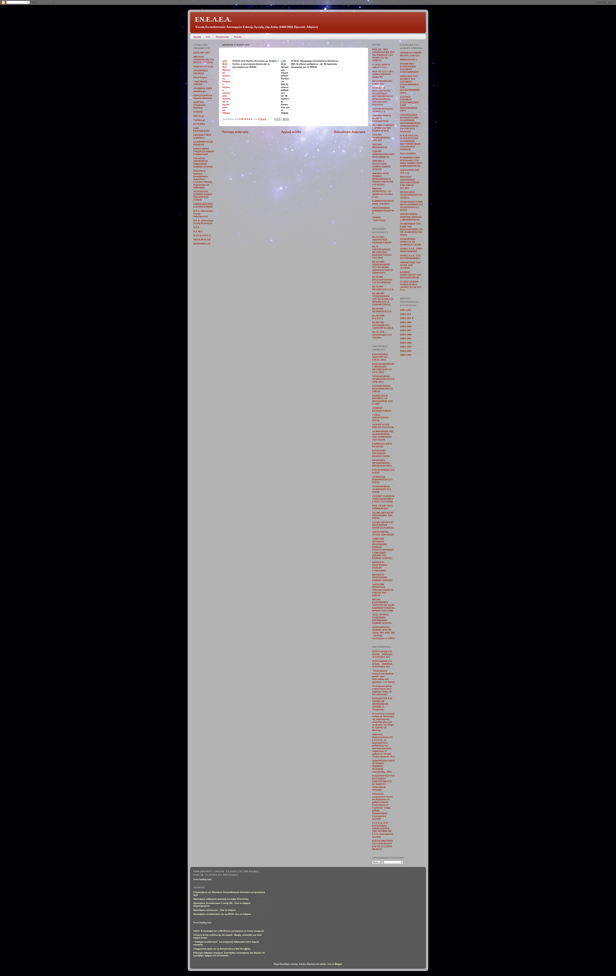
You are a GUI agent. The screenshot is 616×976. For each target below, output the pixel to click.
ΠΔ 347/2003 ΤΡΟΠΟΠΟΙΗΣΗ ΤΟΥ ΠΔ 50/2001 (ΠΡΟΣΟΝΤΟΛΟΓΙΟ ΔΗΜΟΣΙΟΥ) (382, 267)
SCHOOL (198, 111)
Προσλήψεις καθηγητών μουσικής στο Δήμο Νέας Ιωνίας (220, 899)
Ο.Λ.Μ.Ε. (198, 231)
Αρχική (197, 36)
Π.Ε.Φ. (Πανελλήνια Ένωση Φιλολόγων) (203, 222)
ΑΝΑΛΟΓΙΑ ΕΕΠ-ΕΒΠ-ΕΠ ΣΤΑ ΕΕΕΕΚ (383, 425)
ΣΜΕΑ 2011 (405, 314)
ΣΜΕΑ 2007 (405, 330)
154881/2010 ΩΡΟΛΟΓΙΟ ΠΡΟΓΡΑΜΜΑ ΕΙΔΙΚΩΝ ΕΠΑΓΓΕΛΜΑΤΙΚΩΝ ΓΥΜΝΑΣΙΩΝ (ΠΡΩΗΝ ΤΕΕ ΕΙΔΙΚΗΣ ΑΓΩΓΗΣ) (383, 548)
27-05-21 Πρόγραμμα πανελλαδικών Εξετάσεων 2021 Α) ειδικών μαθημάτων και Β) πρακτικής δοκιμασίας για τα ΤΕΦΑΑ (314, 64)
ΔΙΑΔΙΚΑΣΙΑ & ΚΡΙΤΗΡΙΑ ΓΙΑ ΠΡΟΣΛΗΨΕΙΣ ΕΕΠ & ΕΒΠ (382, 399)
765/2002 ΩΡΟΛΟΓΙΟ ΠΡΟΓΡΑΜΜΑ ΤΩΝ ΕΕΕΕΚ (382, 515)
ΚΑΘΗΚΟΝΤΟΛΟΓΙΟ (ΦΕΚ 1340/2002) (383, 202)
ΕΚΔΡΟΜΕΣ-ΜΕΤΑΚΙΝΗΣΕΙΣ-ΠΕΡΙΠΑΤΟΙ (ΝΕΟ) (382, 463)
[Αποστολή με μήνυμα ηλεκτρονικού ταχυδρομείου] (275, 119)
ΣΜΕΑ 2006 (405, 334)
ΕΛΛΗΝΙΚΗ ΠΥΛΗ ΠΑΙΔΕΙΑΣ (203, 143)
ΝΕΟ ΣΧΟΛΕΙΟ (408, 153)
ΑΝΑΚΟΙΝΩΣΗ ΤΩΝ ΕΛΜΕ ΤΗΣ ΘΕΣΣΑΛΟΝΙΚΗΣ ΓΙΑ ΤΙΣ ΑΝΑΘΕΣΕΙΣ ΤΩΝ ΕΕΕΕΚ (411, 229)
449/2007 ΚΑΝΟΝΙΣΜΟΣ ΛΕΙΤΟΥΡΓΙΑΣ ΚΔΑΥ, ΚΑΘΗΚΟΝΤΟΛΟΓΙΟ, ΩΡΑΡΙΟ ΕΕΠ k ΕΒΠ (383, 605)
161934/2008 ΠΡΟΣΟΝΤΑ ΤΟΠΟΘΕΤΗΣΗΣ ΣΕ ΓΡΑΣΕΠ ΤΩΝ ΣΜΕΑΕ (383, 590)
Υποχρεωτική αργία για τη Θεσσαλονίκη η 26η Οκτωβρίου (221, 948)
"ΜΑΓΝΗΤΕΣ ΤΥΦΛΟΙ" (200, 83)
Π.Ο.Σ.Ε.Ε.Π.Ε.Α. (202, 235)
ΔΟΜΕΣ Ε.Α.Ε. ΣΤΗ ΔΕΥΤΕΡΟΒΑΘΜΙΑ (410, 257)
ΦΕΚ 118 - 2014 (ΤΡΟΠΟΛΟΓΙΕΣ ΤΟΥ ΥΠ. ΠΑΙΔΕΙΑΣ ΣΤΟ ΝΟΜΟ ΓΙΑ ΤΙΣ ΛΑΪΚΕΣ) (383, 55)
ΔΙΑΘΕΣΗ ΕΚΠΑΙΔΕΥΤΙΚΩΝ (381, 409)
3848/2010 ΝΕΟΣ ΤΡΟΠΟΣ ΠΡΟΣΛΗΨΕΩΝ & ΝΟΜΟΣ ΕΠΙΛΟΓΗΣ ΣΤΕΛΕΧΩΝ (382, 179)
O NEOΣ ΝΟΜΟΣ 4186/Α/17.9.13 (381, 66)
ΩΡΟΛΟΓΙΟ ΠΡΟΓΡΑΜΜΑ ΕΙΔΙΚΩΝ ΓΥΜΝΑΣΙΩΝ (379, 566)
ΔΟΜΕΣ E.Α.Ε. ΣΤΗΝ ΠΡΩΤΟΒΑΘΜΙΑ (411, 250)
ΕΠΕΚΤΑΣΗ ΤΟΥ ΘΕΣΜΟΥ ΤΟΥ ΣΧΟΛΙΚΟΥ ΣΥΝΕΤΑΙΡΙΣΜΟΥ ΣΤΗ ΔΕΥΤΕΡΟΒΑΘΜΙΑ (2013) (409, 84)
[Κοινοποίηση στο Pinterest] (287, 119)
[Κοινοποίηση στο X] (281, 119)
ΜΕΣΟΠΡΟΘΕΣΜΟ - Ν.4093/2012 (383, 82)
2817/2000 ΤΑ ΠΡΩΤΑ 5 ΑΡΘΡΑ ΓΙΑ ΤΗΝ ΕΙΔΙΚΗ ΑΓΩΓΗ (383, 128)
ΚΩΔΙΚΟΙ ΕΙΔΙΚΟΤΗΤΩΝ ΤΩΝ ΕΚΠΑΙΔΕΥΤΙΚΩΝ (410, 275)
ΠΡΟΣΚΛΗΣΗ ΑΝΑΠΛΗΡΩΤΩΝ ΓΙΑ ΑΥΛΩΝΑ (411, 195)
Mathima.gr (199, 120)
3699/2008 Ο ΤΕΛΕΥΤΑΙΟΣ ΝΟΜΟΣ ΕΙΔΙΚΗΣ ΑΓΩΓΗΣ (381, 165)
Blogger (338, 964)
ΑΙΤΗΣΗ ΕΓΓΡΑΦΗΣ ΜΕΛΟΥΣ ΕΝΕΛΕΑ (410, 54)
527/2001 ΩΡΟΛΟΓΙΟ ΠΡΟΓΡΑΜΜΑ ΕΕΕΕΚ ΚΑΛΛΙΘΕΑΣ (383, 525)
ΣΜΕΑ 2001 (405, 355)
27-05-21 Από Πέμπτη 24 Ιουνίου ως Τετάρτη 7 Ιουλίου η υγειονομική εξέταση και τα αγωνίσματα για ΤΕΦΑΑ (255, 64)
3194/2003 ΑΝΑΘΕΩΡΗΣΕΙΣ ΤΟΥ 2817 (381, 137)
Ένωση (237, 36)
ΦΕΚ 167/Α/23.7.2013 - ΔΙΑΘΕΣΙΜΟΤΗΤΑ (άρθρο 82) (383, 74)
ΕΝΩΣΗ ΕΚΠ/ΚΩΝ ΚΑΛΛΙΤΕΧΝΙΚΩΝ (203, 205)
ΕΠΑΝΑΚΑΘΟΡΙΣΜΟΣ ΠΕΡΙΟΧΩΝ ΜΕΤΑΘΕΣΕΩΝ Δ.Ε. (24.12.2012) (383, 368)
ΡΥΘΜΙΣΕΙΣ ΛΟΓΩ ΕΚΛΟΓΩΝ (382, 445)
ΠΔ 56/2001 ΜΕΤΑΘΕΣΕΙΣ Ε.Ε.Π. (383, 288)
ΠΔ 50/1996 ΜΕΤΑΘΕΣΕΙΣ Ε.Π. (382, 310)
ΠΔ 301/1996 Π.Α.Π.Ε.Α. (378, 317)
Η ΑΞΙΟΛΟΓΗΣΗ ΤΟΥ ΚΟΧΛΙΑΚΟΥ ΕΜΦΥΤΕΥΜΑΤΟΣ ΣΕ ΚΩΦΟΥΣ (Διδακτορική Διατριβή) (383, 782)
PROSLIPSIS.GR (201, 239)
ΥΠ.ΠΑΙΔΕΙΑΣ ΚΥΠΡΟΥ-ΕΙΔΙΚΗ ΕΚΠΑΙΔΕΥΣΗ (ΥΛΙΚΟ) (202, 195)
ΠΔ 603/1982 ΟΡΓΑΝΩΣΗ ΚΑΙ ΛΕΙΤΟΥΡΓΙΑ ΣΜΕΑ (382, 325)
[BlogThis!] (278, 119)
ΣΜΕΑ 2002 (405, 351)
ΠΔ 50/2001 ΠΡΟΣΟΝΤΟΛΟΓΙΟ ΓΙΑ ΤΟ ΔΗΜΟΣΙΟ (382, 280)
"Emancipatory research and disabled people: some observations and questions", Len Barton (383, 676)
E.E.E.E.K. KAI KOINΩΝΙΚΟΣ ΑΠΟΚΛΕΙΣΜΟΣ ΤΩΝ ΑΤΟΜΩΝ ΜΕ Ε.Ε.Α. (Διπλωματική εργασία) (382, 829)
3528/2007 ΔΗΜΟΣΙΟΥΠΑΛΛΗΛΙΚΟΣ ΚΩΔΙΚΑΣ (383, 154)
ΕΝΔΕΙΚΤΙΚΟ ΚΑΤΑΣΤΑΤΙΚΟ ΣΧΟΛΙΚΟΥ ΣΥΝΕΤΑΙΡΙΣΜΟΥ (409, 67)
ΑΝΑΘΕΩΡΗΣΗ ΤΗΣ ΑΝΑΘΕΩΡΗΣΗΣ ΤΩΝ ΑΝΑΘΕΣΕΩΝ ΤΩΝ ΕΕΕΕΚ (383, 435)
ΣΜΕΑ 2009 (405, 322)
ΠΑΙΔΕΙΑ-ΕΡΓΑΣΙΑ (203, 66)
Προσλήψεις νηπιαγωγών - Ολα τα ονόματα (214, 910)
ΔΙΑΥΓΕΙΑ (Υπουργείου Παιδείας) (199, 105)
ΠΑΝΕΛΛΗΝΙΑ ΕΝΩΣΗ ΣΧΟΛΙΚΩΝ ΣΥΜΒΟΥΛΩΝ (203, 151)
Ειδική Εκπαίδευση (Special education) (202, 96)
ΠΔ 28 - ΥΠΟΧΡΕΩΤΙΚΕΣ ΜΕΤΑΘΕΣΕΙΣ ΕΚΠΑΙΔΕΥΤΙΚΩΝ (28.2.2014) (381, 252)
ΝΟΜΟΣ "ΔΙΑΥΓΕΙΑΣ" (379, 218)
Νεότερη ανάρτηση (235, 131)
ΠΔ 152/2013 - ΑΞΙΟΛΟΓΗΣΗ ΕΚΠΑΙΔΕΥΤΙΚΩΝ (381, 240)
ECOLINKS (199, 124)
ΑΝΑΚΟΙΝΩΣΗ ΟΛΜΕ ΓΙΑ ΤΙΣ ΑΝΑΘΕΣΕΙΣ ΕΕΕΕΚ (410, 242)
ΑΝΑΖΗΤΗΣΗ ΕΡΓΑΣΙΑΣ (200, 72)
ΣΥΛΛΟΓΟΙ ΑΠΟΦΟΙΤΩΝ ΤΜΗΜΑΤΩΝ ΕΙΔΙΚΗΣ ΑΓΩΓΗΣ (203, 162)
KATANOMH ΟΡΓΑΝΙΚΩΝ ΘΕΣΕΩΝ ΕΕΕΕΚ (381, 453)
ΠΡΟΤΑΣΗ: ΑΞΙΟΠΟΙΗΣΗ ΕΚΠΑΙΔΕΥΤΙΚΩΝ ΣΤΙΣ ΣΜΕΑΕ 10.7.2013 (409, 182)
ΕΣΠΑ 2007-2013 (201, 52)
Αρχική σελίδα (291, 131)
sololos (323, 964)
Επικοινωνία (222, 36)
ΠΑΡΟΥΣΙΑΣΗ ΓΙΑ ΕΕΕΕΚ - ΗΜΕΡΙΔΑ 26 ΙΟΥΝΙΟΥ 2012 (382, 654)
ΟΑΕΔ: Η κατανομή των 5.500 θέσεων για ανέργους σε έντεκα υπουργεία (228, 931)
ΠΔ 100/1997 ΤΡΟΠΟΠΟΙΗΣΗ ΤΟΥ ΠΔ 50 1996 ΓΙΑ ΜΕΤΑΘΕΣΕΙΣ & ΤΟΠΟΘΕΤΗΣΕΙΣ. (382, 299)
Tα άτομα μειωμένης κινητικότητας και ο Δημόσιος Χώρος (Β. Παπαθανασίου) (382, 690)
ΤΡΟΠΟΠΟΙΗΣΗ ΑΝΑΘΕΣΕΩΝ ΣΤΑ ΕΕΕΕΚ (381, 489)
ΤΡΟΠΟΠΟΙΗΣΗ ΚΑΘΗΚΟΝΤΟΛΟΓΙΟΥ (383, 211)
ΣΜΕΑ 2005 (405, 338)
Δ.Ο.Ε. (196, 227)
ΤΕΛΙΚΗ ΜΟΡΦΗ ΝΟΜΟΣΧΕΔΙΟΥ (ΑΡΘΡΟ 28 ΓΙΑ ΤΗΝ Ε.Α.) (410, 285)
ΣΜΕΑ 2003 (405, 346)
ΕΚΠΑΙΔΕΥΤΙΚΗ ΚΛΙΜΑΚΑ (202, 136)
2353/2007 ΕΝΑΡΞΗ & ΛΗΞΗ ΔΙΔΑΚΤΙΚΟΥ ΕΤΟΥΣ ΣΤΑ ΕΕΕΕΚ (383, 499)
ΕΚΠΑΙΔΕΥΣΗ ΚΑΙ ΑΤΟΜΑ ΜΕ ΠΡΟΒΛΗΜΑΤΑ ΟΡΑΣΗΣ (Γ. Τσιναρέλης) (382, 704)
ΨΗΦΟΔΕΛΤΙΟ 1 (408, 59)
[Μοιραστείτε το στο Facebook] (284, 119)
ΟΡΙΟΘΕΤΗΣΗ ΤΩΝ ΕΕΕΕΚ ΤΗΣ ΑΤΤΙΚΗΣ (410, 265)
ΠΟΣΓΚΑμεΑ (200, 77)
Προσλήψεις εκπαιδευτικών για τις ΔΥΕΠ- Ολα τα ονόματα (222, 914)
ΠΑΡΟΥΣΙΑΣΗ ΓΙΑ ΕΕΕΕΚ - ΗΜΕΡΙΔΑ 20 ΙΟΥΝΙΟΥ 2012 (382, 664)
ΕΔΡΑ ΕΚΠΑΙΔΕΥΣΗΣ (201, 129)
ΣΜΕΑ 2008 (405, 326)
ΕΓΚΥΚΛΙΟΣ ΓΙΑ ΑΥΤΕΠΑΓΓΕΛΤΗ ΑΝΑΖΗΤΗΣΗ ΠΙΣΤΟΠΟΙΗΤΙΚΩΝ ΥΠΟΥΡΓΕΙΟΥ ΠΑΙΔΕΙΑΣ (410, 142)
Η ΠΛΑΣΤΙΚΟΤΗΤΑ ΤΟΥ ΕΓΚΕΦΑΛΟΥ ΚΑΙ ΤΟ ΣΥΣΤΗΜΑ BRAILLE (382, 844)
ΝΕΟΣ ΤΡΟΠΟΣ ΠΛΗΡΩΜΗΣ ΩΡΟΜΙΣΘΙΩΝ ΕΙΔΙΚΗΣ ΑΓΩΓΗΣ (382, 618)
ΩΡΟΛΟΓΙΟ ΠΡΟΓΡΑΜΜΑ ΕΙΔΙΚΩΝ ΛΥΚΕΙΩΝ (382, 577)
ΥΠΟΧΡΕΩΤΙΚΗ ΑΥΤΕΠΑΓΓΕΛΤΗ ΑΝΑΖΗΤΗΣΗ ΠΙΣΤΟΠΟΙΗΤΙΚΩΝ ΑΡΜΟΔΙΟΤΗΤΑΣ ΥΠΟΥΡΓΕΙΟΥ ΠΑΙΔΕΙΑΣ (410, 123)
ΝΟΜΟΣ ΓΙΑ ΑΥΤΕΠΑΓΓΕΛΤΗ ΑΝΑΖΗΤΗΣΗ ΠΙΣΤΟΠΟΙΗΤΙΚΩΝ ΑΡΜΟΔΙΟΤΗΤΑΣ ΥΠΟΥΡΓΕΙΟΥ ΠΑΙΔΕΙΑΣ (382, 96)
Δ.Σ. (208, 36)
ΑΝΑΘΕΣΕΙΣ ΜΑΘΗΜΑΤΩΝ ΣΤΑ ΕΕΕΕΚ (382, 480)
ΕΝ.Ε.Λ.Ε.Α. (213, 19)
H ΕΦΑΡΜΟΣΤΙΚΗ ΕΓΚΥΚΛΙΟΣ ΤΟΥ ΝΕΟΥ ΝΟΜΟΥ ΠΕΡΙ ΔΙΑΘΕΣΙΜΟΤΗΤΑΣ (411, 161)
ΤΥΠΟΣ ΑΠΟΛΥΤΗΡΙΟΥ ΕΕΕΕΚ (380, 418)
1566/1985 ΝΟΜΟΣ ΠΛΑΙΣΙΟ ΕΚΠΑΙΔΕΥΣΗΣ (381, 118)
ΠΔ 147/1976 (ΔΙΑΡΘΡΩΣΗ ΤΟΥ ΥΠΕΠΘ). (382, 335)
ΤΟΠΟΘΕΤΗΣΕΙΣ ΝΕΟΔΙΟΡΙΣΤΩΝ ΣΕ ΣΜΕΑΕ (382, 389)
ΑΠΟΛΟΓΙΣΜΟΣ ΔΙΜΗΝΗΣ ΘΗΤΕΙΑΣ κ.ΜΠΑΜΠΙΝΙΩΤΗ (411, 217)
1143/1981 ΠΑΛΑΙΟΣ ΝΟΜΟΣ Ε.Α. (382, 110)
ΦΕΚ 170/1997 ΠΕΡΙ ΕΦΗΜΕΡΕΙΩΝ (382, 507)
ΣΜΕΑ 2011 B (406, 318)
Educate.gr (198, 116)
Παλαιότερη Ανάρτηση (349, 131)
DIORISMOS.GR (201, 243)
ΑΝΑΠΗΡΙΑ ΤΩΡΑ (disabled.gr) (202, 89)
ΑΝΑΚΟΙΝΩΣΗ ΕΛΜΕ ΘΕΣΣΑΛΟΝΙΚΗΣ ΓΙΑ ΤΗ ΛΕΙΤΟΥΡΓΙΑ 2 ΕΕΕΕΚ (411, 205)
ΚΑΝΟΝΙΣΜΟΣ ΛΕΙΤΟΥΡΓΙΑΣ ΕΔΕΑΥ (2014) (380, 357)
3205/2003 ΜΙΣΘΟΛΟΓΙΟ (379, 145)
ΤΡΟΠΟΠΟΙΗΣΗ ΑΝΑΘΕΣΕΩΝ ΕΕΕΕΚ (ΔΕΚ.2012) (383, 379)
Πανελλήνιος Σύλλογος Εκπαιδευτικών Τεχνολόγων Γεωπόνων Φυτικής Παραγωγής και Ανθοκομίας (202, 179)
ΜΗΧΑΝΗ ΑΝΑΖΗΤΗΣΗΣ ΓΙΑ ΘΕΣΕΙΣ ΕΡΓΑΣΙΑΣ (203, 60)
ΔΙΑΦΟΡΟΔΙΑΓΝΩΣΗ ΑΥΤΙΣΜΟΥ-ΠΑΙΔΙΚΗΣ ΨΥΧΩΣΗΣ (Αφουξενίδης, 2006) (383, 766)
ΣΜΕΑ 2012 (405, 310)
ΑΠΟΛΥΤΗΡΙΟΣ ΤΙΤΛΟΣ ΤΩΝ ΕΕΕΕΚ (383, 533)
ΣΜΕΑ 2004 (405, 342)
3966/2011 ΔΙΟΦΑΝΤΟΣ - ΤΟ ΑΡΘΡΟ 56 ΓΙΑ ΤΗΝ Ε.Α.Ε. (382, 192)
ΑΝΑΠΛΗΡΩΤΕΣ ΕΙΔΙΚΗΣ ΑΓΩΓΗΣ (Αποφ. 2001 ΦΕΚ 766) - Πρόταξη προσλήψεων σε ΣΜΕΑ (383, 633)
